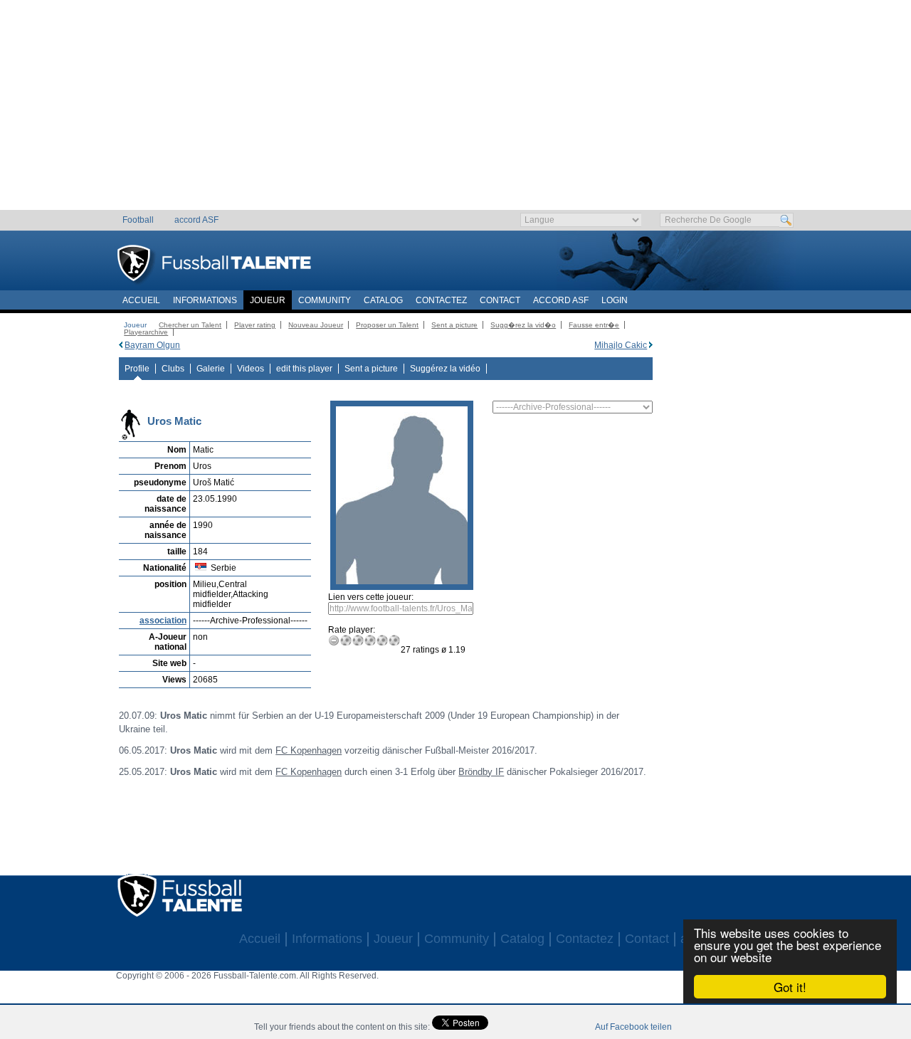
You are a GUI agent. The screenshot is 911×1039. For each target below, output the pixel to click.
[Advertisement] (456, 110)
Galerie (210, 369)
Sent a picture (454, 325)
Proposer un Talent (387, 325)
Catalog (383, 300)
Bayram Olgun (152, 345)
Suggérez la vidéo (445, 369)
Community (324, 300)
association (162, 621)
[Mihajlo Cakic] (651, 345)
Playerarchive (146, 332)
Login (614, 300)
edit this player (304, 369)
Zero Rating (334, 640)
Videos (250, 369)
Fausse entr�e (594, 325)
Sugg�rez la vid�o (523, 325)
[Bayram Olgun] (120, 345)
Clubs (173, 369)
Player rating (254, 325)
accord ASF (196, 220)
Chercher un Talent (190, 325)
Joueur (267, 300)
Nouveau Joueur (315, 325)
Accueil (141, 300)
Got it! (790, 987)
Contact (500, 300)
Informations (205, 300)
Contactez (441, 300)
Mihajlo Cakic (620, 345)
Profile (137, 369)
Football (138, 220)
